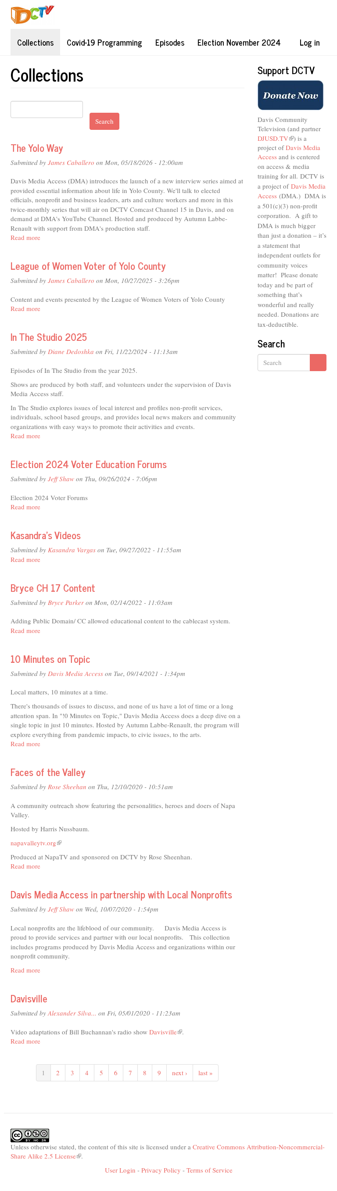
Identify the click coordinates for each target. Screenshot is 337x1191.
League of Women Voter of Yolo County (88, 266)
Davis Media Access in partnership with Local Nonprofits (121, 894)
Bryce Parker (66, 602)
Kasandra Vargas (72, 549)
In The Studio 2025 (49, 337)
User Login (120, 1170)
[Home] (36, 15)
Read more (25, 237)
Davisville (29, 998)
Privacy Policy (161, 1170)
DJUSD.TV (276, 138)
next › (179, 1072)
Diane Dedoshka (71, 351)
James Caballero (71, 162)
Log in (310, 42)
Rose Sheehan (67, 786)
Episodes (169, 42)
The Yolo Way (37, 147)
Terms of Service (209, 1170)
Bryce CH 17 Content (53, 587)
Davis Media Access (75, 673)
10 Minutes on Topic (50, 659)
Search (104, 121)
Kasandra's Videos (46, 535)
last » (205, 1072)
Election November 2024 (239, 42)
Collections (35, 42)
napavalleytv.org (36, 842)
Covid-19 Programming (104, 42)
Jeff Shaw (61, 478)
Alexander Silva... (72, 1013)
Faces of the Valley (48, 772)
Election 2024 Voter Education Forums (89, 464)
